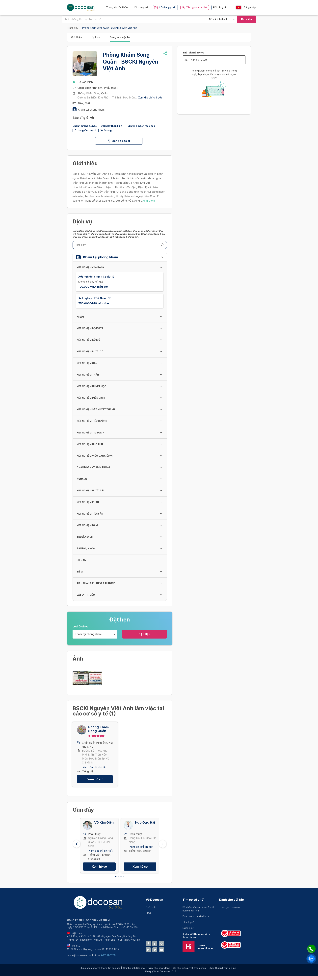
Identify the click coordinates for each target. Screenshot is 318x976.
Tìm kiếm (246, 19)
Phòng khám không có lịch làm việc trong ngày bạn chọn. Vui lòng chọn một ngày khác (214, 74)
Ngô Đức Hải (145, 822)
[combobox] (134, 19)
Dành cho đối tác (231, 899)
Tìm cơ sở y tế (193, 899)
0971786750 (108, 955)
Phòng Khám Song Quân (98, 729)
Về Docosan (154, 899)
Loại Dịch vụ (80, 626)
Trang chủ (72, 27)
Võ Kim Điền (104, 822)
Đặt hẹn (144, 634)
